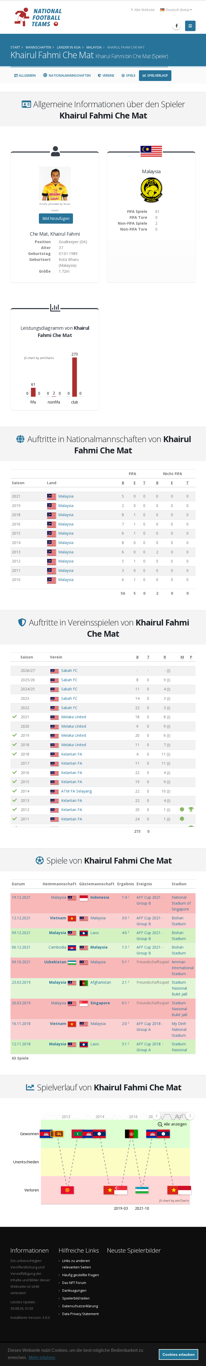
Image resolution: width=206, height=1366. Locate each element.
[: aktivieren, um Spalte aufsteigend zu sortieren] (14, 657)
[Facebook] (176, 26)
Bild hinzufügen (55, 218)
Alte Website (144, 10)
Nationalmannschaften (69, 75)
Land (51, 482)
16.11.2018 (21, 1023)
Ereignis (144, 883)
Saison (18, 482)
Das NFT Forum (74, 1282)
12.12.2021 (21, 917)
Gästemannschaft (97, 883)
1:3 (125, 947)
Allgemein (27, 75)
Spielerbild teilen (76, 1298)
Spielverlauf (157, 75)
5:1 (125, 961)
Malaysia (65, 496)
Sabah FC (69, 670)
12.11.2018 (21, 1043)
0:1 (125, 1002)
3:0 (125, 917)
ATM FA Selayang (76, 791)
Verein (56, 657)
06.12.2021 (21, 947)
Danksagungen (74, 1290)
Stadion (179, 883)
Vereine (108, 75)
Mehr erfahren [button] (42, 1357)
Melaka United (73, 716)
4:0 (125, 932)
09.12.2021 (21, 932)
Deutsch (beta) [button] (177, 10)
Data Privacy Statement (80, 1314)
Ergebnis (125, 883)
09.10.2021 (21, 961)
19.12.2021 (21, 897)
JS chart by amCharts (39, 358)
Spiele (130, 75)
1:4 (125, 897)
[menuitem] (173, 1116)
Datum (18, 883)
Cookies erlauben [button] (179, 1354)
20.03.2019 (21, 1002)
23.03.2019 (21, 982)
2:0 (125, 1023)
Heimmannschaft (59, 883)
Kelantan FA (71, 754)
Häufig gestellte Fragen (80, 1275)
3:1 (125, 1043)
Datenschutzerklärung (80, 1306)
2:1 (125, 982)
